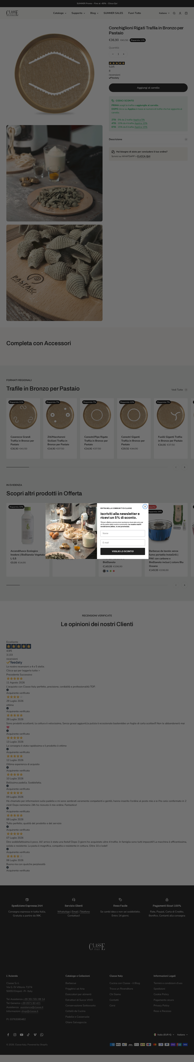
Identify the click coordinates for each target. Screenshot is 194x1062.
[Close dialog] (145, 506)
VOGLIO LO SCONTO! (123, 551)
